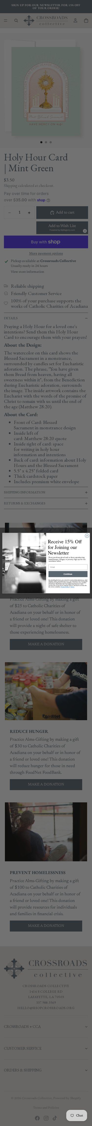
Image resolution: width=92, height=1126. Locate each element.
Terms (72, 586)
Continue (68, 573)
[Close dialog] (87, 536)
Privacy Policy (64, 586)
